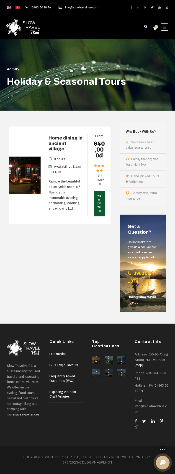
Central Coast (96, 363)
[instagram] (167, 7)
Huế (96, 372)
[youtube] (159, 7)
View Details (99, 204)
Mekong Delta (108, 376)
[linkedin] (138, 7)
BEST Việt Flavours (63, 365)
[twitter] (152, 7)
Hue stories (58, 354)
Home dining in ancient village (65, 143)
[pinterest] (145, 7)
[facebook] (131, 7)
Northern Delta (121, 376)
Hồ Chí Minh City (121, 363)
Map (139, 365)
